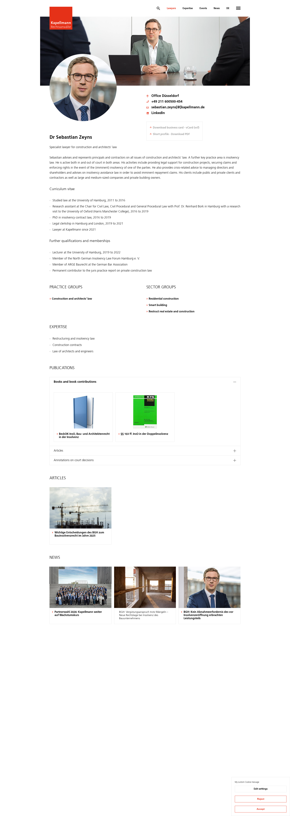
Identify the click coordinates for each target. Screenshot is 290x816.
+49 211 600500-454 (166, 101)
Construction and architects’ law (72, 299)
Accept (261, 809)
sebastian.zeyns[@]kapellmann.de (178, 107)
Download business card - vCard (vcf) (176, 127)
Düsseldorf (170, 96)
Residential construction (164, 299)
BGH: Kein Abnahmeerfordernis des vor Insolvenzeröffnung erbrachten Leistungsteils (208, 615)
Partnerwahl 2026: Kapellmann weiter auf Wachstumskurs (78, 614)
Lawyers (171, 8)
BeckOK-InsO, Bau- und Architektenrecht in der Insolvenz (84, 436)
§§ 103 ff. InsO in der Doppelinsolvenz (144, 434)
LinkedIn (158, 113)
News (217, 8)
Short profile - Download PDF (171, 134)
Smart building (158, 305)
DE (227, 8)
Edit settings (261, 789)
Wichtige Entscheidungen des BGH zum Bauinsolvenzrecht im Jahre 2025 (79, 534)
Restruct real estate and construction (172, 311)
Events (203, 8)
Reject (260, 799)
